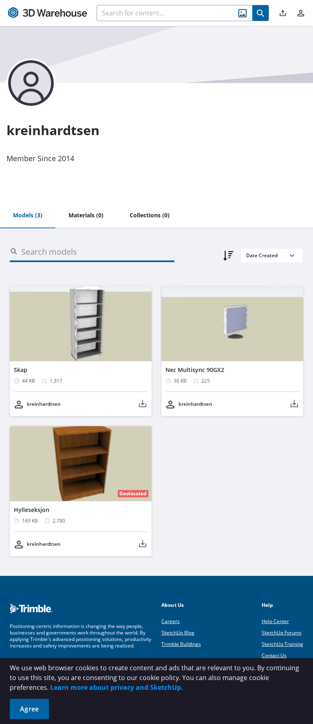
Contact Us (274, 655)
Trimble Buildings (181, 644)
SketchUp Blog (177, 632)
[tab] (27, 215)
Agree (29, 708)
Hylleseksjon (31, 510)
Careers (170, 621)
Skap (20, 370)
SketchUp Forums (282, 632)
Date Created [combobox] (262, 255)
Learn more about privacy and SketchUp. (116, 687)
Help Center (275, 621)
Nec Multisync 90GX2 (194, 370)
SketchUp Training (282, 644)
